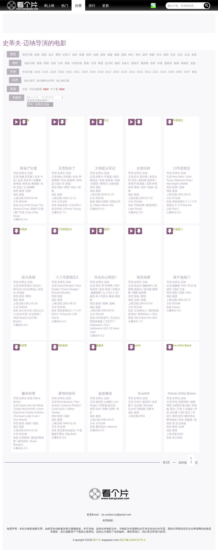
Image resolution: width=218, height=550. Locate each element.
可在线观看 (39, 89)
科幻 (130, 54)
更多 (194, 54)
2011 (155, 71)
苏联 (152, 63)
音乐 (159, 54)
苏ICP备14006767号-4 (132, 540)
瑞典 (176, 63)
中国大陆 (77, 63)
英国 (46, 63)
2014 (132, 71)
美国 (39, 63)
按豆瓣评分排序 (45, 80)
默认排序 (29, 80)
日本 (60, 63)
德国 (117, 63)
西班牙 (135, 63)
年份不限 (27, 71)
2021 (77, 71)
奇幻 (138, 54)
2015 (124, 71)
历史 (173, 54)
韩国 (67, 63)
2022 (69, 71)
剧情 (37, 54)
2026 (37, 71)
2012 (148, 71)
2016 (116, 71)
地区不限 (29, 63)
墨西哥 (168, 63)
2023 (61, 71)
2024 (53, 71)
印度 (159, 63)
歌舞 (152, 54)
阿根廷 (185, 63)
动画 (95, 54)
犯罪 (88, 54)
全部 (24, 89)
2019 (93, 71)
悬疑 (123, 54)
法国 (53, 63)
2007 (187, 71)
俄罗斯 (144, 63)
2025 (45, 71)
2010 (163, 71)
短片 (51, 54)
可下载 (57, 89)
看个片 (22, 5)
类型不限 (27, 54)
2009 (171, 71)
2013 (140, 71)
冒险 (109, 54)
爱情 (58, 54)
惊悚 (81, 54)
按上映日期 (62, 80)
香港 (86, 63)
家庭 (116, 54)
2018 (100, 71)
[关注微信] (153, 5)
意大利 (109, 63)
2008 (179, 71)
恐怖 (102, 54)
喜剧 (44, 54)
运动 (187, 54)
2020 (85, 71)
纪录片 (66, 54)
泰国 (100, 63)
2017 (108, 71)
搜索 (206, 5)
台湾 (93, 63)
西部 (166, 54)
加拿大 (125, 63)
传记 (180, 54)
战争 (145, 54)
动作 (74, 54)
